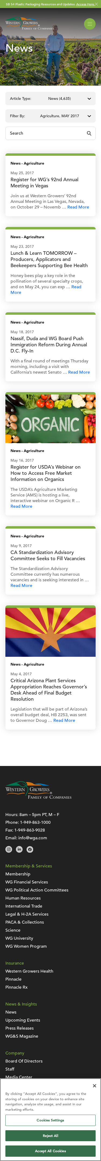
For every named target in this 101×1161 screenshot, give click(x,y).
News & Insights (21, 1004)
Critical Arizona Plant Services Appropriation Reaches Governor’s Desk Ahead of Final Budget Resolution (49, 689)
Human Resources (23, 898)
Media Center (18, 1077)
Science (12, 930)
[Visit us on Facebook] (29, 851)
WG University (19, 938)
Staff (9, 1069)
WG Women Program (26, 946)
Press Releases (19, 1028)
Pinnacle (13, 979)
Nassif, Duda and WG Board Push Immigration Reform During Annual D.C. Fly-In (49, 344)
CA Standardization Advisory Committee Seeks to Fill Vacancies (48, 555)
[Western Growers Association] (29, 30)
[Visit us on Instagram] (8, 851)
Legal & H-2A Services (26, 914)
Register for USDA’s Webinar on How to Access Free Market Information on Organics (46, 473)
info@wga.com (32, 838)
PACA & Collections (24, 922)
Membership (17, 874)
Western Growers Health (29, 971)
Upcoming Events (22, 1020)
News (15, 163)
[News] (50, 418)
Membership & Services (28, 866)
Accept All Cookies (50, 1151)
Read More (78, 207)
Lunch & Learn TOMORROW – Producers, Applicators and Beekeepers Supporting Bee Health (49, 259)
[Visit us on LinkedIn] (19, 851)
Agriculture (34, 163)
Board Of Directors (24, 1061)
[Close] (94, 1086)
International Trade (23, 906)
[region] (50, 1119)
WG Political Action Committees (36, 890)
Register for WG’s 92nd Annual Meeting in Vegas (44, 182)
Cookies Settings (50, 1120)
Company (14, 1053)
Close (96, 4)
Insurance (14, 963)
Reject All (50, 1135)
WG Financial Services (26, 882)
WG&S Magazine (21, 1036)
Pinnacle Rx (16, 987)
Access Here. (85, 4)
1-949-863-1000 (35, 822)
